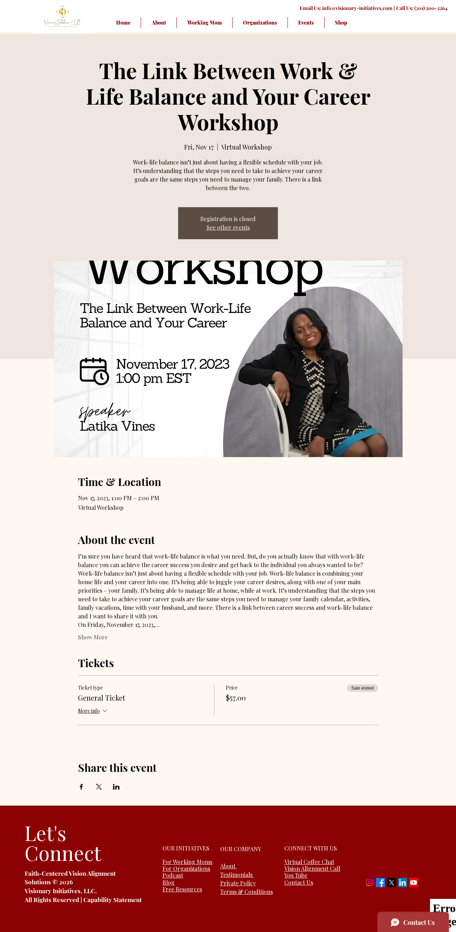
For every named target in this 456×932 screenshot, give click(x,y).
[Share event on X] (98, 787)
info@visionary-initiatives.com (357, 8)
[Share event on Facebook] (81, 787)
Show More (93, 637)
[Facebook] (380, 882)
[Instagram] (369, 882)
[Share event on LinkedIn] (116, 787)
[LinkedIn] (402, 882)
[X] (391, 882)
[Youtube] (413, 882)
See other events (228, 227)
